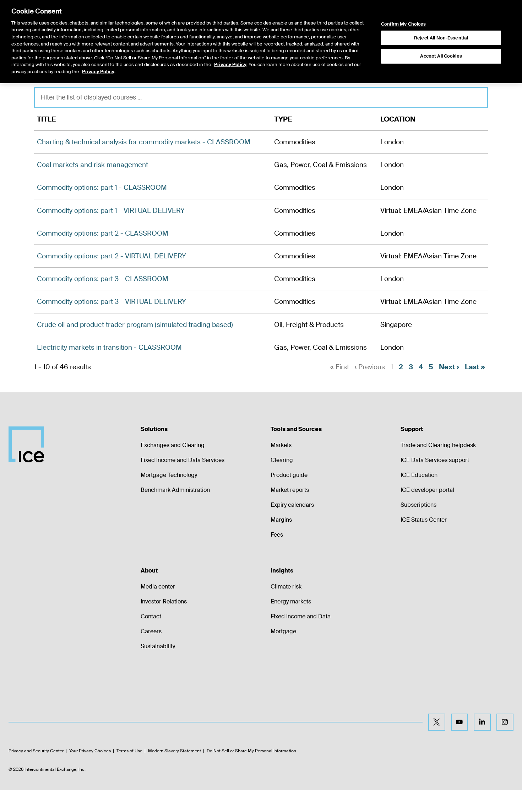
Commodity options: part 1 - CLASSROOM (102, 187)
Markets (281, 445)
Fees (277, 534)
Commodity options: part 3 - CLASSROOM (102, 278)
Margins (281, 519)
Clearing (282, 460)
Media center (158, 586)
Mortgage (283, 631)
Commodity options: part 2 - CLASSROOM (102, 233)
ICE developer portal (427, 490)
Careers (151, 631)
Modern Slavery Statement (174, 751)
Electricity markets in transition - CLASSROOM (109, 347)
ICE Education (419, 475)
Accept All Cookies (441, 56)
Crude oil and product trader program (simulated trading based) (135, 324)
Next (449, 366)
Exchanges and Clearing (173, 445)
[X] (436, 722)
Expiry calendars (292, 505)
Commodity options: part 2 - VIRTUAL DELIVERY (111, 256)
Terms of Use (129, 751)
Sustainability (158, 646)
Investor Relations (164, 601)
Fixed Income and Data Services (182, 460)
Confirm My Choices (403, 24)
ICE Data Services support (435, 460)
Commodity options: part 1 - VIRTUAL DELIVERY (111, 210)
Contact (151, 616)
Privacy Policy (230, 64)
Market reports (290, 490)
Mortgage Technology (169, 475)
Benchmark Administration (175, 490)
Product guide (289, 475)
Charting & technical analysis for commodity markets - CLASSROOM (143, 142)
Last (475, 366)
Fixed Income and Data (301, 616)
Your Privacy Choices (90, 751)
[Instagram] (504, 722)
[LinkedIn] (482, 722)
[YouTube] (459, 722)
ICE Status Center (424, 519)
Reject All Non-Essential (441, 38)
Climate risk (286, 586)
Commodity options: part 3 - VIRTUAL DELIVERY (111, 301)
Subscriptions (418, 505)
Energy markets (291, 601)
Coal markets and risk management (92, 164)
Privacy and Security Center (36, 751)
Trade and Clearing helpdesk (438, 445)
